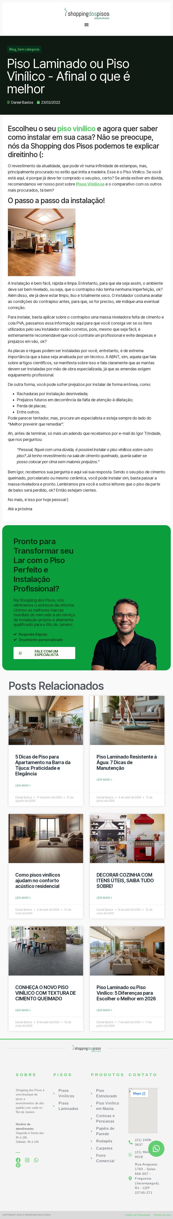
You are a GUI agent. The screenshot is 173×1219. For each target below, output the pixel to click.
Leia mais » (23, 785)
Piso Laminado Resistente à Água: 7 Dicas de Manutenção (127, 762)
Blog (12, 49)
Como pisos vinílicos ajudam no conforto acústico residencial (37, 880)
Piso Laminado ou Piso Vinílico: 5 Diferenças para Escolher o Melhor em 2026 (126, 993)
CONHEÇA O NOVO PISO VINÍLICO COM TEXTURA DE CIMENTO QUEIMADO (45, 993)
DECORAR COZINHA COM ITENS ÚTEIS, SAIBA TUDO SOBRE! (125, 880)
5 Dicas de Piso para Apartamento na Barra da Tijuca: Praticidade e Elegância (43, 765)
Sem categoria (28, 49)
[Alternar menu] (86, 24)
